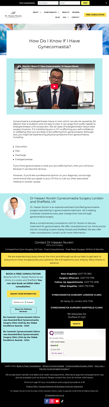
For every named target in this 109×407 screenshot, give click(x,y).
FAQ (64, 17)
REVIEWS (75, 12)
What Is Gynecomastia (53, 366)
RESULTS (65, 12)
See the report (57, 353)
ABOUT (36, 12)
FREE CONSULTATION (95, 15)
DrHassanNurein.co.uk (54, 395)
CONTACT (75, 17)
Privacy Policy (32, 387)
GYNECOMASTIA (50, 12)
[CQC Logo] (56, 335)
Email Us (76, 324)
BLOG (57, 17)
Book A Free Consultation (29, 366)
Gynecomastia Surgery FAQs (79, 366)
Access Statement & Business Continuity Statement (61, 387)
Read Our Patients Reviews (23, 310)
